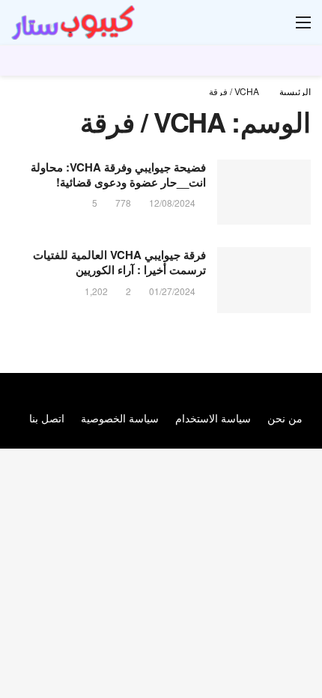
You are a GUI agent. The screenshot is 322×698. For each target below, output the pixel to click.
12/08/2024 (172, 202)
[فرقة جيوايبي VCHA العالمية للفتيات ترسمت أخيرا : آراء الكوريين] (264, 280)
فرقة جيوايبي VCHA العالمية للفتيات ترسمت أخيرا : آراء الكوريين (119, 262)
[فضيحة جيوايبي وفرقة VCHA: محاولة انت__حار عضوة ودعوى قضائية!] (264, 192)
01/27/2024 (172, 291)
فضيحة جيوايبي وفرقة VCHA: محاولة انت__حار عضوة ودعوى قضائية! (118, 174)
